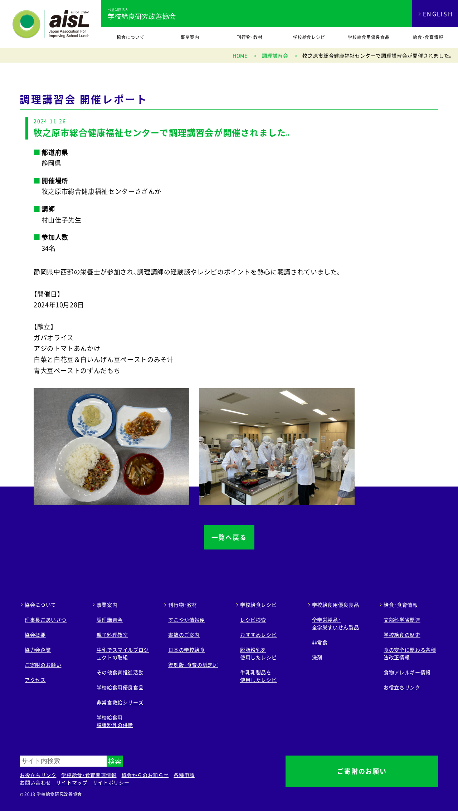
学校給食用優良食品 (369, 37)
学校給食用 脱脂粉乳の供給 (115, 721)
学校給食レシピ (309, 37)
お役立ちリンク (402, 687)
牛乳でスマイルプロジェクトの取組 (123, 653)
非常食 (320, 642)
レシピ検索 (253, 619)
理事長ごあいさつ (46, 619)
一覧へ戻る (229, 537)
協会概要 (35, 634)
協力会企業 (38, 649)
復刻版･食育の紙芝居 (193, 664)
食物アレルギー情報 (407, 672)
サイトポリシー (111, 782)
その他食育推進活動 (120, 672)
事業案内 (190, 37)
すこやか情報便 (186, 619)
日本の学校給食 (186, 649)
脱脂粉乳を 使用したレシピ (258, 653)
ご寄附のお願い (43, 664)
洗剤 (317, 657)
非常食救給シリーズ (120, 702)
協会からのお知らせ (145, 774)
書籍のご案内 (184, 634)
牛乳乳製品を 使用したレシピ (258, 676)
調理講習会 (110, 619)
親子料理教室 (112, 634)
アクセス (35, 679)
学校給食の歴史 (402, 634)
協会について (131, 37)
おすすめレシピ (258, 634)
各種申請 (184, 774)
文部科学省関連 (402, 619)
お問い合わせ (35, 782)
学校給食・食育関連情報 (88, 774)
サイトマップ (72, 782)
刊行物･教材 (250, 37)
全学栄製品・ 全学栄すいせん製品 (335, 623)
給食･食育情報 (428, 37)
